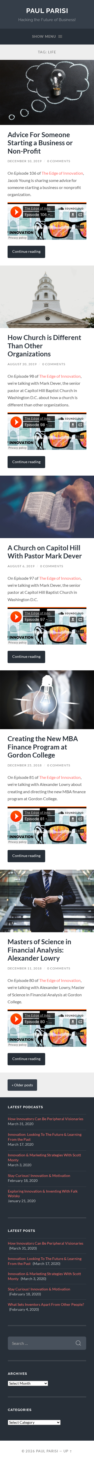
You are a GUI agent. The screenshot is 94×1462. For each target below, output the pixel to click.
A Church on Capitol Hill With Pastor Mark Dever (45, 552)
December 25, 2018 (25, 765)
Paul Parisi (47, 11)
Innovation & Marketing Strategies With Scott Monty (44, 1157)
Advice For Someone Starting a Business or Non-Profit (40, 142)
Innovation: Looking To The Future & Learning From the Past (44, 1137)
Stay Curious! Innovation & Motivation (39, 1176)
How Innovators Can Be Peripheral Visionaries (45, 1119)
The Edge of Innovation (62, 173)
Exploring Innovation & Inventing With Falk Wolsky (43, 1193)
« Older (22, 1085)
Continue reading (26, 251)
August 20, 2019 (22, 364)
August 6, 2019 (21, 566)
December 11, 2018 (25, 968)
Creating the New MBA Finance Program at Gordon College (43, 746)
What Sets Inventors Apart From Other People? (46, 1304)
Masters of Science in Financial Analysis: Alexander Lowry (39, 949)
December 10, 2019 (25, 161)
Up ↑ (67, 1451)
